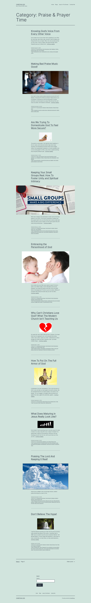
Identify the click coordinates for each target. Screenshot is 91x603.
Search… (38, 578)
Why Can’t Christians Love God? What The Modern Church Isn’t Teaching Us (45, 315)
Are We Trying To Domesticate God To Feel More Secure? (44, 125)
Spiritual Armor (53, 401)
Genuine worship (48, 502)
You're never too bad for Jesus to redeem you (42, 549)
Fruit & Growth (39, 49)
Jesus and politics (37, 160)
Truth (40, 50)
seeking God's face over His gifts (54, 300)
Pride (58, 544)
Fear (37, 156)
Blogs (56, 4)
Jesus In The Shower (63, 4)
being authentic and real (38, 230)
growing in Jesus (55, 442)
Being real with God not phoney (39, 500)
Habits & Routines (49, 107)
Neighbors (53, 49)
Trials (37, 229)
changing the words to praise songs (40, 110)
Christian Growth (44, 442)
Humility (52, 228)
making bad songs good (51, 110)
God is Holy (49, 442)
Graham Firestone (44, 300)
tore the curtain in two (39, 548)
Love (36, 157)
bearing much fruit (37, 442)
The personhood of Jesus (47, 302)
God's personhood (37, 300)
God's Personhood (45, 49)
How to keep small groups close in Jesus (50, 230)
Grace (55, 156)
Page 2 (23, 561)
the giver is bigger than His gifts (37, 302)
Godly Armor (43, 402)
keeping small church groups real (37, 232)
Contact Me (72, 4)
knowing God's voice (45, 51)
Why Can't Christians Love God (49, 349)
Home (52, 4)
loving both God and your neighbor (47, 160)
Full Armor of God (37, 402)
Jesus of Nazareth (42, 547)
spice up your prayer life (39, 503)
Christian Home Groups (41, 228)
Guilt (50, 49)
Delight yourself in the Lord (40, 502)
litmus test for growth (51, 444)
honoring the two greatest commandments (38, 444)
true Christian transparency (48, 232)
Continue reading (51, 44)
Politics (57, 49)
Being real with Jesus (49, 500)
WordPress (72, 598)
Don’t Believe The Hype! (44, 514)
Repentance (54, 157)
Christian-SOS (20, 4)
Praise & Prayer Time (34, 50)
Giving (45, 156)
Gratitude (44, 107)
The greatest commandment (46, 348)
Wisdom (42, 50)
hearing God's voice (37, 51)
